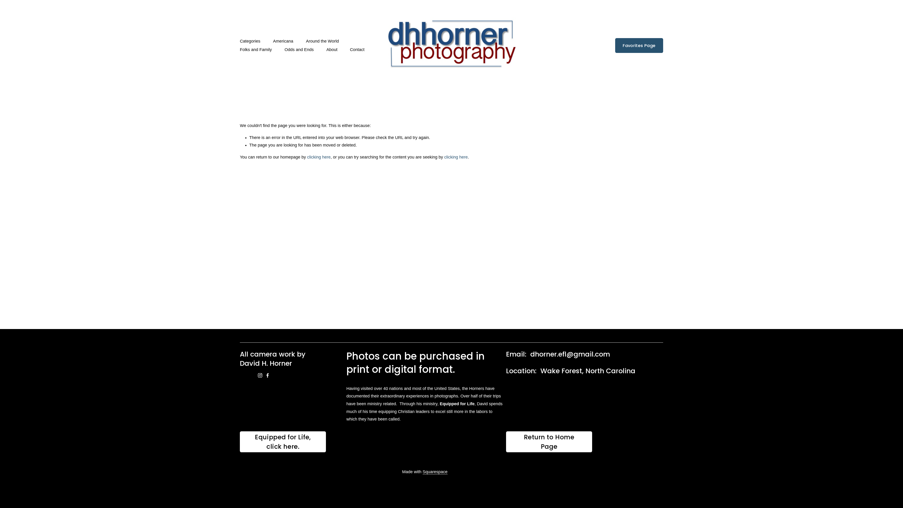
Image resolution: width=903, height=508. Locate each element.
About (331, 49)
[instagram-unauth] (260, 375)
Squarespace (435, 471)
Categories (250, 41)
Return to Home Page (549, 442)
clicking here (319, 157)
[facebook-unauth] (267, 375)
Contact (357, 49)
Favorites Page (639, 45)
